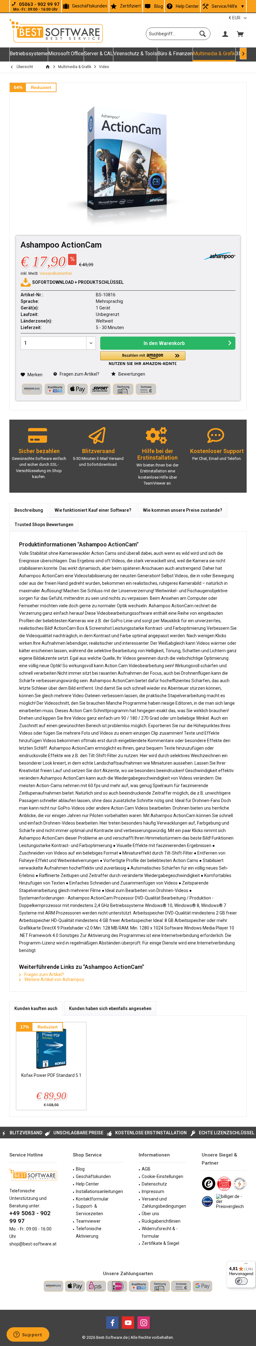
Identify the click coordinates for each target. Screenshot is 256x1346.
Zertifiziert (130, 5)
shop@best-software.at (33, 1243)
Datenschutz (154, 1183)
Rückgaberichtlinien (161, 1221)
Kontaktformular (92, 1198)
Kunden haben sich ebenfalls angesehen (110, 1008)
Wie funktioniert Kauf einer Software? (93, 510)
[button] (142, 358)
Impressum (153, 1191)
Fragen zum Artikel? (79, 374)
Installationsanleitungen (99, 1191)
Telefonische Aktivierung (88, 1232)
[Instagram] (143, 1322)
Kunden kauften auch (35, 1008)
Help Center (187, 6)
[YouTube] (128, 1322)
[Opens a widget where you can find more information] (27, 1335)
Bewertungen (131, 374)
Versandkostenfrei (56, 273)
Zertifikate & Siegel (160, 1243)
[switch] (241, 1281)
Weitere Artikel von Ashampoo (53, 979)
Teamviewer (88, 1221)
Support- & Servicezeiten (89, 1210)
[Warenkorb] (240, 33)
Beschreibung (28, 510)
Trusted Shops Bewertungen (43, 524)
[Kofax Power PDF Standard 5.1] (51, 1047)
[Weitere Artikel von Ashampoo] (219, 256)
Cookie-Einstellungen (162, 1176)
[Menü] (246, 1265)
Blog (158, 6)
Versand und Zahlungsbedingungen (164, 1202)
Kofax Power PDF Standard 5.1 (51, 1075)
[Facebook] (112, 1322)
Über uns (150, 1213)
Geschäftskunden (89, 5)
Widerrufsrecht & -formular (160, 1232)
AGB (146, 1168)
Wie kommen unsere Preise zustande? (182, 510)
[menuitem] (240, 33)
